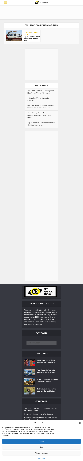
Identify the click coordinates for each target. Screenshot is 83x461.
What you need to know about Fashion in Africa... (46, 361)
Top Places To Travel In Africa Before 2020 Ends (46, 371)
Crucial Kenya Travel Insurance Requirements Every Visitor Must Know (39, 115)
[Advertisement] (43, 12)
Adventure (27, 32)
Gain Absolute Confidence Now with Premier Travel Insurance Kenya (40, 106)
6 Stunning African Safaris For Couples (38, 414)
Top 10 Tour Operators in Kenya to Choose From (32, 39)
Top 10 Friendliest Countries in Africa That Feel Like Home (41, 124)
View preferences (41, 453)
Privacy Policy (40, 458)
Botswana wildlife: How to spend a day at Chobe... (46, 390)
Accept (41, 441)
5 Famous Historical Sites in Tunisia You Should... (47, 380)
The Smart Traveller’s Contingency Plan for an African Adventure (40, 92)
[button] (80, 423)
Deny (41, 447)
